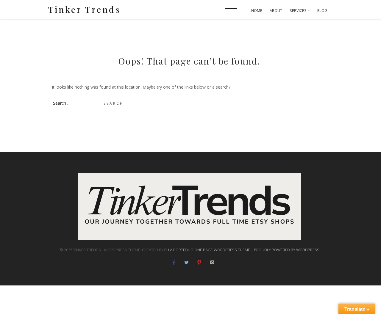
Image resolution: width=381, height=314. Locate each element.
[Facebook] (173, 262)
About (276, 10)
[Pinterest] (199, 262)
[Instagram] (212, 262)
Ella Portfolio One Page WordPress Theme (207, 249)
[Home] (189, 206)
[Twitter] (186, 262)
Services (298, 10)
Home (256, 10)
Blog (322, 10)
